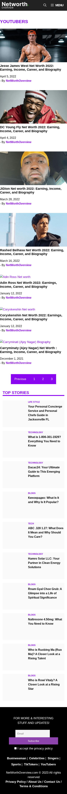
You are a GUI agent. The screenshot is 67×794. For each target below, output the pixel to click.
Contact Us (52, 781)
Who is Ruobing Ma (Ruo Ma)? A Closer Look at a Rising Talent (45, 654)
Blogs (32, 493)
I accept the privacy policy (35, 748)
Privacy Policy (16, 781)
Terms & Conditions (33, 786)
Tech (31, 523)
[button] (45, 5)
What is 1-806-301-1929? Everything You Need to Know (44, 441)
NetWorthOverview (18, 80)
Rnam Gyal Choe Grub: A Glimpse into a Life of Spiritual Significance (45, 593)
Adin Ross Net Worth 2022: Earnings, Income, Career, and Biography (28, 284)
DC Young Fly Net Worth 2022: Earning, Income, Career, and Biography (30, 129)
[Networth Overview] (15, 5)
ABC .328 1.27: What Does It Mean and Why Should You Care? (45, 532)
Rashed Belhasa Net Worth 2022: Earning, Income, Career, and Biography (32, 252)
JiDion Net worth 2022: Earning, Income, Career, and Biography (30, 190)
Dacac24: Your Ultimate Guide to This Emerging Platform (44, 471)
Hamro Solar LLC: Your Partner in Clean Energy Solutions (44, 563)
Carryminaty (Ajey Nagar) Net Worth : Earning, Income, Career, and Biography (30, 350)
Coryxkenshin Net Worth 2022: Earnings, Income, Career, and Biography (31, 317)
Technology (35, 432)
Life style (34, 402)
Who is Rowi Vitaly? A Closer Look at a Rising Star (44, 684)
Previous (20, 379)
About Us (34, 781)
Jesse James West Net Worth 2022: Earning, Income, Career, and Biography (30, 68)
